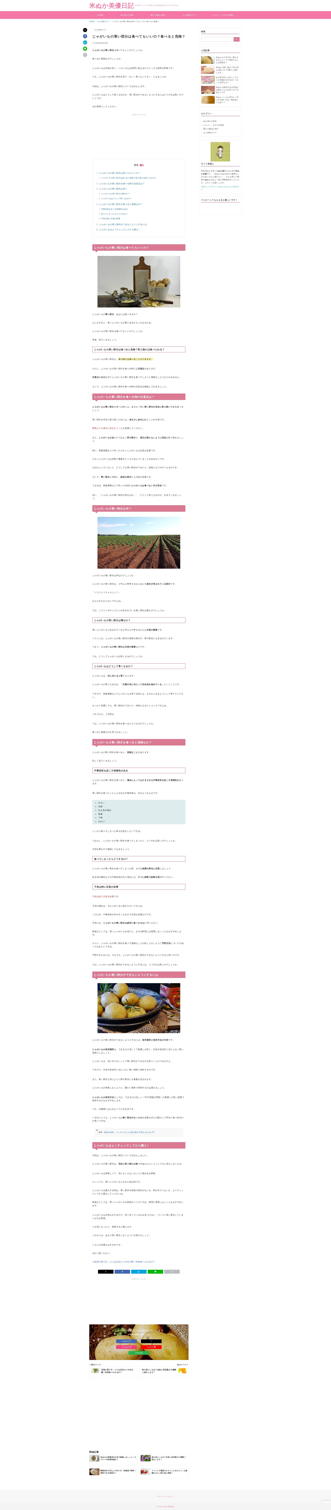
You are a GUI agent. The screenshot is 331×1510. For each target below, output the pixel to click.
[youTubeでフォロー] (227, 207)
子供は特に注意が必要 (110, 218)
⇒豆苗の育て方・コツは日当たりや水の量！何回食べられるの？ (123, 1261)
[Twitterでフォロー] (213, 207)
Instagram (126, 1347)
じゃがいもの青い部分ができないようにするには (123, 224)
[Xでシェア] (85, 30)
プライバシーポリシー (165, 1496)
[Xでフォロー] (151, 1341)
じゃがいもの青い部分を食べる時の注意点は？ (122, 183)
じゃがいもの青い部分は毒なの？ (115, 193)
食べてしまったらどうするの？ (114, 214)
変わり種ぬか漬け (211, 129)
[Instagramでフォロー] (220, 207)
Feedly (138, 1353)
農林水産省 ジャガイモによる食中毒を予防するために (128, 1132)
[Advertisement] (114, 136)
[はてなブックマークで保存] (85, 42)
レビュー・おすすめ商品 (213, 125)
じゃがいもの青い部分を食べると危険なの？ (120, 204)
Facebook (126, 1341)
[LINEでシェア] (85, 49)
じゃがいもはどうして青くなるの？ (116, 198)
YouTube (150, 1347)
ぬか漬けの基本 (210, 121)
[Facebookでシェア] (85, 36)
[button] (85, 55)
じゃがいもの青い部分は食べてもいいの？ (119, 173)
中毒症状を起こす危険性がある (114, 209)
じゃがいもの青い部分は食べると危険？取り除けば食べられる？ (129, 178)
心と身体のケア (100, 30)
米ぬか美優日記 (111, 5)
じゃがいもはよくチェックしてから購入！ (119, 229)
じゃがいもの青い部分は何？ (113, 188)
